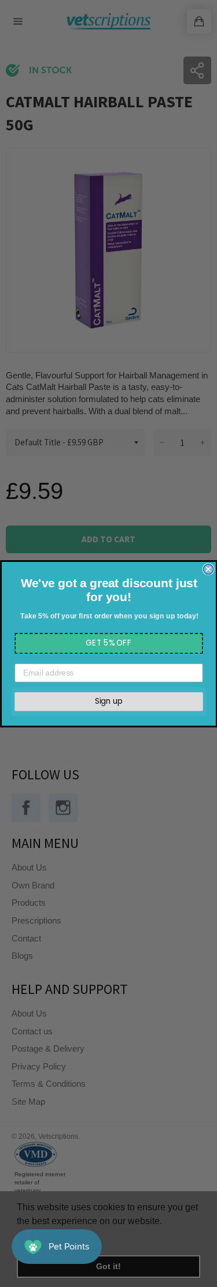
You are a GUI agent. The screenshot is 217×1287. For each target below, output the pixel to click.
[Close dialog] (208, 569)
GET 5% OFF (109, 642)
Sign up (109, 701)
